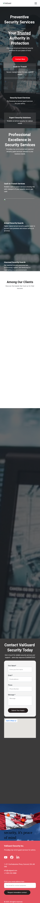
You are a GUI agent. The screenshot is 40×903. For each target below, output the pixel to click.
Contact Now (20, 59)
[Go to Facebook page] (11, 857)
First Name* (12, 666)
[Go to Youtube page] (5, 857)
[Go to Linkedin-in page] (17, 857)
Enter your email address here (14, 882)
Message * (11, 695)
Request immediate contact (17, 892)
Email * (10, 675)
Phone (10, 685)
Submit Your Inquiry (17, 710)
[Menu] (36, 3)
